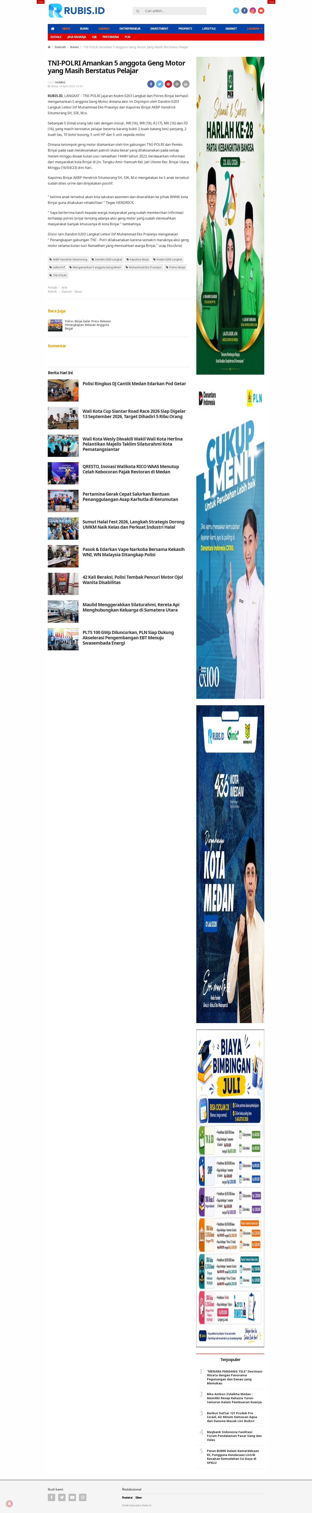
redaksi (60, 82)
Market (231, 28)
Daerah (103, 28)
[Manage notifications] (9, 1503)
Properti (185, 28)
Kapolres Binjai (139, 259)
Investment (159, 28)
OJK (94, 37)
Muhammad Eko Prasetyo (145, 267)
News (66, 28)
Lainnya (253, 28)
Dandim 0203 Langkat (108, 259)
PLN (127, 37)
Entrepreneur (129, 28)
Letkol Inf (59, 267)
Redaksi (127, 1497)
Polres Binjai (177, 267)
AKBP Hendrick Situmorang (70, 259)
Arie (64, 287)
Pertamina (111, 37)
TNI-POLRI (60, 275)
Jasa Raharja (76, 37)
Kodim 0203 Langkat (169, 259)
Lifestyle (209, 28)
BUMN (84, 28)
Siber (138, 1497)
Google (55, 37)
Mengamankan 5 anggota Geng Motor (97, 267)
